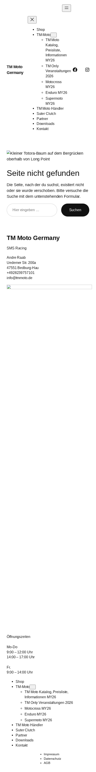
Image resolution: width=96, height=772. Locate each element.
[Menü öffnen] (66, 8)
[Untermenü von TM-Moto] (53, 35)
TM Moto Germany (33, 237)
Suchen (75, 210)
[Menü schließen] (32, 19)
